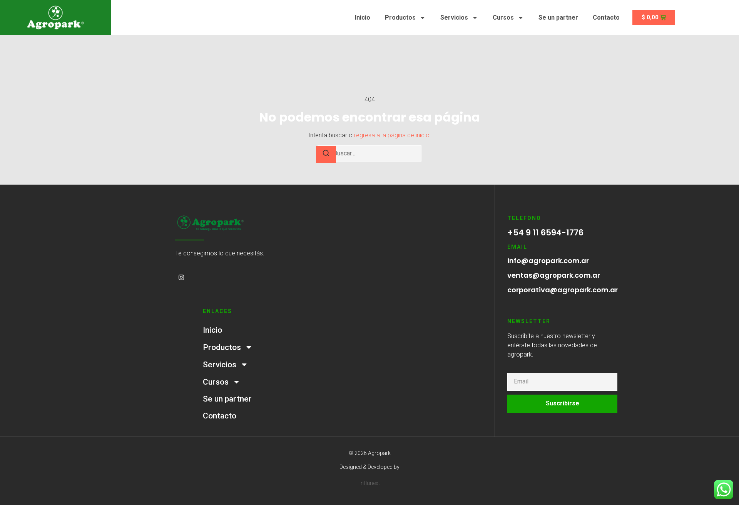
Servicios (454, 17)
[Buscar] (326, 154)
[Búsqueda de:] (369, 153)
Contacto (606, 17)
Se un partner (558, 17)
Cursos (503, 17)
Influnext (369, 483)
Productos (400, 17)
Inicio (362, 17)
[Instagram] (181, 277)
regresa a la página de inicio (392, 135)
